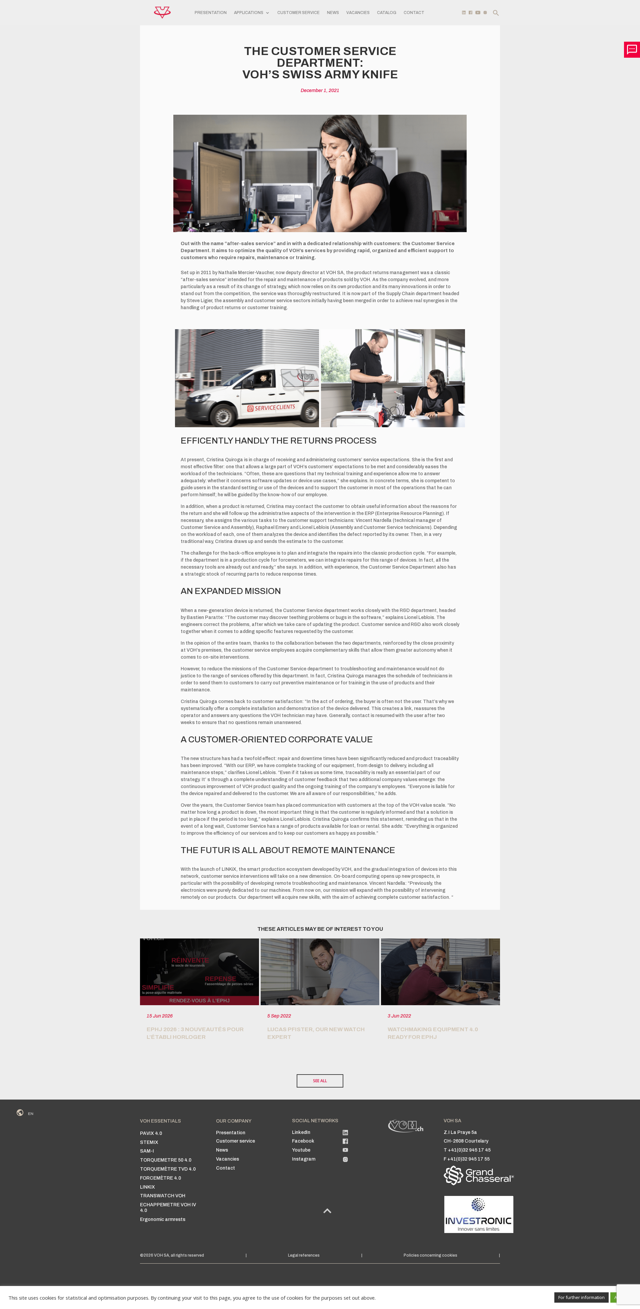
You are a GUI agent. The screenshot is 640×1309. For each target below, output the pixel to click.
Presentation (211, 12)
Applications (248, 12)
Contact (414, 12)
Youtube (301, 1150)
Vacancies (358, 12)
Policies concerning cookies (430, 1255)
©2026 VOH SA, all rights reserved (172, 1255)
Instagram (303, 1159)
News (333, 12)
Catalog (386, 12)
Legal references (304, 1255)
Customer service (298, 12)
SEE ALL (320, 1081)
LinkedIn (301, 1132)
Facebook (303, 1141)
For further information (581, 1297)
